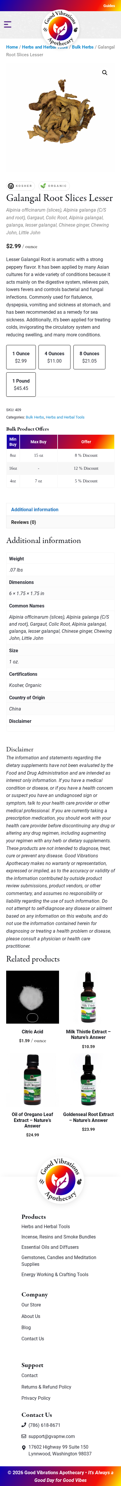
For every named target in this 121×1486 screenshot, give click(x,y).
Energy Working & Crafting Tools (54, 1274)
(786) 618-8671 (44, 1425)
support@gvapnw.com (51, 1436)
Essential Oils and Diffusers (50, 1247)
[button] (105, 72)
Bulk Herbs (83, 47)
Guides (109, 5)
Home (12, 47)
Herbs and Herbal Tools (65, 416)
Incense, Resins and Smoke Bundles (58, 1236)
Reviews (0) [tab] (23, 522)
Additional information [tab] (34, 509)
